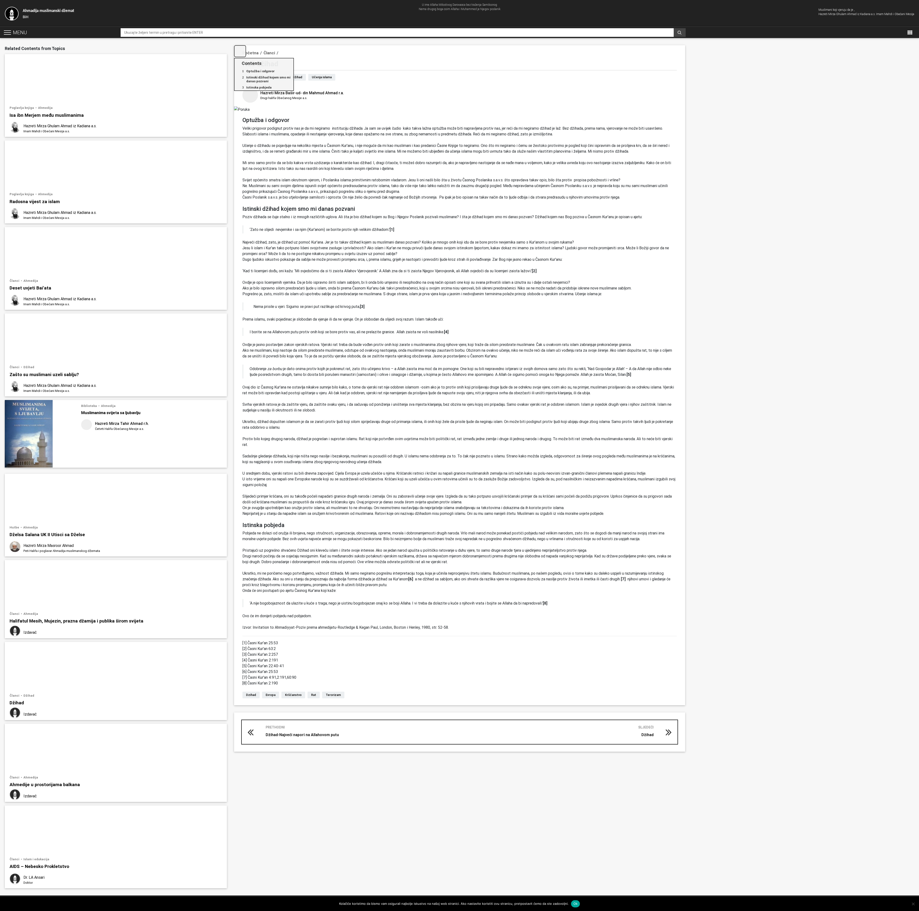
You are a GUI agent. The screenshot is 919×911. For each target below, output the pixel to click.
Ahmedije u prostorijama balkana (45, 784)
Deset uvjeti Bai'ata (30, 287)
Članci (15, 281)
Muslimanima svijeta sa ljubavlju (110, 412)
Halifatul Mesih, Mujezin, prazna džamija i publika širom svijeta (76, 620)
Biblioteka (89, 406)
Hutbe (15, 527)
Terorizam (333, 695)
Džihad (28, 367)
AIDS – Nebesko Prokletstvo (39, 866)
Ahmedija (45, 108)
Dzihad (251, 695)
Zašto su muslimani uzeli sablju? (44, 374)
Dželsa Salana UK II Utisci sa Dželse (47, 534)
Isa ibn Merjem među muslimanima (47, 115)
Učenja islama (322, 77)
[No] (913, 903)
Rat (313, 695)
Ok (575, 903)
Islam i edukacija (36, 859)
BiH (48, 14)
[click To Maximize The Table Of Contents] (240, 51)
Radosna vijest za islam (35, 201)
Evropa (270, 695)
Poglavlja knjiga (22, 108)
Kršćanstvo (293, 695)
